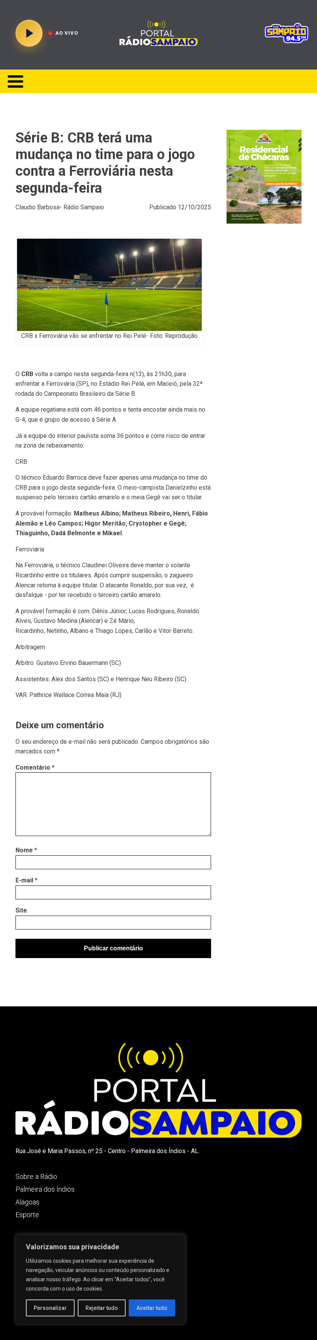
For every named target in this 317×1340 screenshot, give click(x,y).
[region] (100, 1279)
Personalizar (50, 1308)
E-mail (26, 880)
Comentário (35, 767)
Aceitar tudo (151, 1308)
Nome (26, 850)
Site (21, 910)
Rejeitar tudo (101, 1308)
